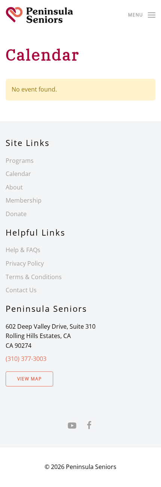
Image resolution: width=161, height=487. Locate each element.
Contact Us (21, 290)
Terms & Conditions (34, 277)
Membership (24, 200)
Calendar (18, 174)
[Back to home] (39, 15)
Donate (16, 214)
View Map (29, 379)
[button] (141, 15)
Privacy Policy (25, 263)
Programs (20, 160)
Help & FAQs (23, 250)
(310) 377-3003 (26, 359)
